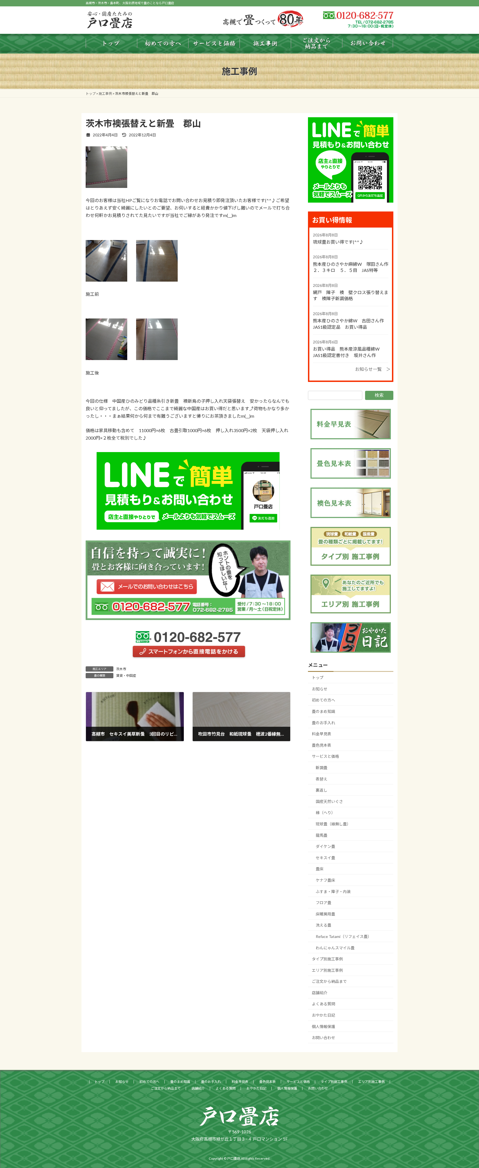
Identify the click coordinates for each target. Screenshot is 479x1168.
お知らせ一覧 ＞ (373, 369)
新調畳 (321, 767)
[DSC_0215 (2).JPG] (157, 358)
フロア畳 (323, 902)
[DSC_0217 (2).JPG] (106, 186)
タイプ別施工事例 (327, 959)
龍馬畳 (321, 835)
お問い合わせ (323, 1037)
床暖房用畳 (325, 914)
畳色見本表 (321, 745)
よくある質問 (323, 1003)
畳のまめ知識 (323, 711)
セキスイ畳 (325, 857)
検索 (379, 395)
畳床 (319, 868)
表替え (321, 779)
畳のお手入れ (323, 722)
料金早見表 (321, 733)
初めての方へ (323, 700)
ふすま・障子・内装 (333, 891)
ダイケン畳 (325, 846)
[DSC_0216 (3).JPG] (106, 358)
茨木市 (121, 669)
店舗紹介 (319, 992)
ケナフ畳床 (325, 880)
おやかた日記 (323, 1015)
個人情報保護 (323, 1026)
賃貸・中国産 (126, 676)
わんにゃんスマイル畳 (335, 947)
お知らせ (319, 689)
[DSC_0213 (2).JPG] (106, 279)
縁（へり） (325, 812)
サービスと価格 (325, 756)
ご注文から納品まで (329, 981)
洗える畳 (323, 925)
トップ (317, 677)
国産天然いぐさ (329, 801)
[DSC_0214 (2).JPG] (157, 279)
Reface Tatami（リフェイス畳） (343, 936)
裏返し (321, 790)
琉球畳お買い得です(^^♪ (338, 241)
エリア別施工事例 (327, 970)
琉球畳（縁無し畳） (333, 824)
